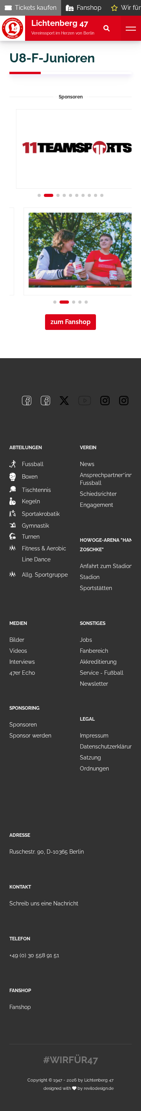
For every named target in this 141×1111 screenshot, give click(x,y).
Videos (18, 651)
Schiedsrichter (98, 494)
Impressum (94, 735)
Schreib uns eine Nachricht (43, 903)
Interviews (22, 662)
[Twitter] (64, 400)
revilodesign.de (99, 1088)
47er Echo (22, 673)
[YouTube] (84, 400)
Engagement (96, 505)
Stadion (89, 577)
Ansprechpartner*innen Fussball (109, 479)
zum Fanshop (70, 322)
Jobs (86, 640)
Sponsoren (23, 724)
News (87, 464)
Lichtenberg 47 (99, 1080)
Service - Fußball (101, 673)
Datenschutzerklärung (108, 746)
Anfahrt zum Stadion (106, 566)
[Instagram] (105, 400)
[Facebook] (26, 400)
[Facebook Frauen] (45, 400)
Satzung (90, 757)
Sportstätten (96, 588)
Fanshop (89, 7)
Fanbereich (94, 651)
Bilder (16, 640)
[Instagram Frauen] (124, 400)
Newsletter (94, 684)
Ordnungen (94, 768)
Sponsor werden (30, 735)
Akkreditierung (98, 662)
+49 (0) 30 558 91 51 (34, 955)
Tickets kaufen (35, 7)
